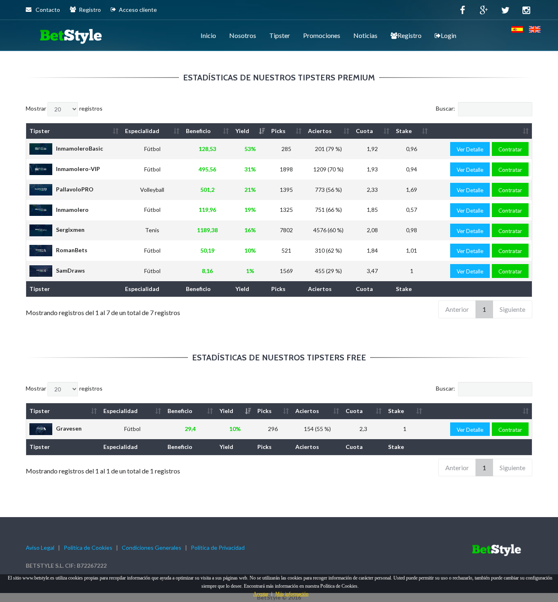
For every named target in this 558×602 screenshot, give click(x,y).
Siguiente (512, 309)
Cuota (364, 130)
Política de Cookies (88, 547)
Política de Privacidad (218, 547)
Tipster (279, 35)
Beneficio (198, 130)
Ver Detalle (470, 149)
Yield (242, 130)
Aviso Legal (40, 547)
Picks (278, 130)
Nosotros (242, 35)
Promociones (321, 35)
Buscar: (445, 108)
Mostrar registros (64, 108)
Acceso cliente (138, 9)
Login (448, 35)
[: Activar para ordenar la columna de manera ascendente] (481, 131)
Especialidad (142, 130)
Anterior (457, 309)
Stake (404, 130)
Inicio (208, 35)
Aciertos (320, 130)
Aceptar (260, 594)
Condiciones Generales (151, 547)
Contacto (47, 9)
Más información (291, 594)
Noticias (365, 35)
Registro (90, 9)
